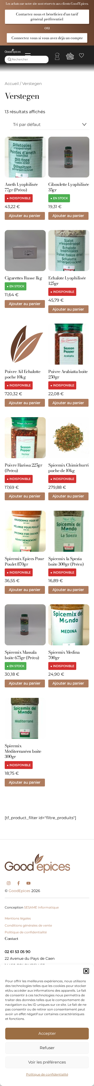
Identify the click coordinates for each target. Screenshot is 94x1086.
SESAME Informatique (41, 907)
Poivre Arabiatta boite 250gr (67, 374)
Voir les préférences (47, 1062)
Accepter (47, 1033)
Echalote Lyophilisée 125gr (67, 280)
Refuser (47, 1047)
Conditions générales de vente (28, 925)
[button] (86, 971)
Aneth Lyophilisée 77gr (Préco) (21, 187)
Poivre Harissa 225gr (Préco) (23, 467)
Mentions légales (18, 918)
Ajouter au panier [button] (24, 216)
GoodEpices (19, 891)
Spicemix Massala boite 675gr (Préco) (22, 655)
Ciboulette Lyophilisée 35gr (68, 187)
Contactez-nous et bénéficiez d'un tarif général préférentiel (47, 16)
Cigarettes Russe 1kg (23, 278)
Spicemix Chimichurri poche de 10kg (68, 467)
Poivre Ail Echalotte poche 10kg (22, 374)
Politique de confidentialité (47, 1074)
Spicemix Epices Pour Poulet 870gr (24, 561)
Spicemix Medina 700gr (64, 655)
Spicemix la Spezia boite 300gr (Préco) (66, 561)
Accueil (12, 83)
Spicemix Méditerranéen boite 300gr (23, 751)
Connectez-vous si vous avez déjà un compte (47, 38)
